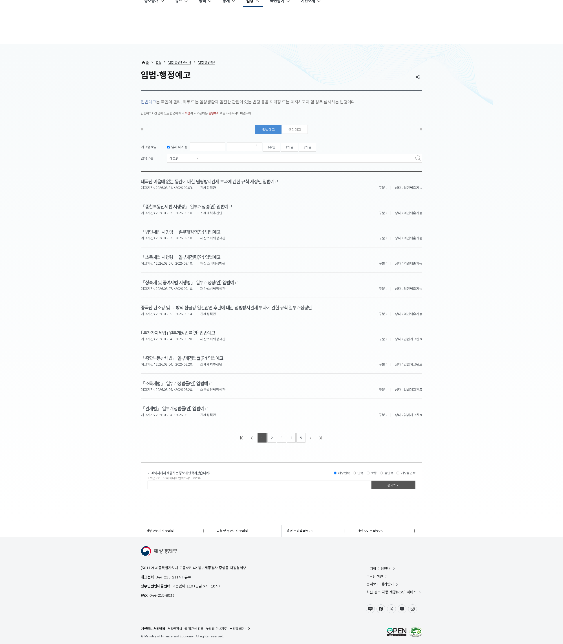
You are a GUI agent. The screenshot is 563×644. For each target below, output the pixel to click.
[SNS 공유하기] (417, 77)
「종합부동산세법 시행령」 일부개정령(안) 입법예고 (186, 206)
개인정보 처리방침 (153, 629)
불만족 (388, 472)
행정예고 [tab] (294, 129)
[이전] (252, 437)
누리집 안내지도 (216, 629)
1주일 (271, 147)
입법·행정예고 (206, 62)
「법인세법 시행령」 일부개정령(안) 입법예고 (180, 231)
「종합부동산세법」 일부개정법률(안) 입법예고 (182, 358)
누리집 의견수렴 (240, 629)
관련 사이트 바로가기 (371, 531)
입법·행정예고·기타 (179, 62)
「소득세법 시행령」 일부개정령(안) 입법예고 (180, 257)
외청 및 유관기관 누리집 (232, 531)
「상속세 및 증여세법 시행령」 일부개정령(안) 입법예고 (189, 282)
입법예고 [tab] (268, 129)
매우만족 (344, 472)
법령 (158, 62)
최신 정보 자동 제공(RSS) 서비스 (391, 592)
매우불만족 (408, 472)
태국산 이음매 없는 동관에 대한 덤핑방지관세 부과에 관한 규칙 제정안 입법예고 (209, 181)
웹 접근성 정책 (194, 629)
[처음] (242, 437)
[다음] (311, 437)
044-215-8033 (162, 595)
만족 (360, 472)
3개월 (307, 147)
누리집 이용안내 (378, 568)
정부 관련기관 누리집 (160, 531)
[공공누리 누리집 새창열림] (397, 633)
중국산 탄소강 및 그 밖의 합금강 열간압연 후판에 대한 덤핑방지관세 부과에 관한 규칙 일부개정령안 (226, 307)
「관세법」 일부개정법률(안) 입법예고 (174, 408)
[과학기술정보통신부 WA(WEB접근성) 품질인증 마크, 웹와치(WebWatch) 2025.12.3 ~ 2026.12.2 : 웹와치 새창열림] (415, 632)
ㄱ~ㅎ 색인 (374, 576)
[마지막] (321, 437)
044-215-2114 (168, 577)
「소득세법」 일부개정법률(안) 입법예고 (176, 383)
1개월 (289, 147)
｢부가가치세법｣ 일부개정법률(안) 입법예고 (178, 332)
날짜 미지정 (179, 147)
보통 (374, 472)
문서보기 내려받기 (380, 584)
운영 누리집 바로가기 (300, 531)
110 (189, 586)
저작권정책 (175, 629)
